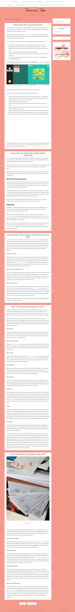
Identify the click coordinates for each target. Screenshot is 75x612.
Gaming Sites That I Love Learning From (28, 25)
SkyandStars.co (65, 610)
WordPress (39, 610)
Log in (43, 610)
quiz (11, 277)
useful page (12, 399)
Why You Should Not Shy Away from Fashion (28, 307)
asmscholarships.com (10, 226)
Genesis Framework (32, 610)
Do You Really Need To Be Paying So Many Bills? (28, 454)
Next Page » (33, 603)
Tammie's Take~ (37, 10)
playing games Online (27, 34)
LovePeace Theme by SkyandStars (20, 610)
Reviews (23, 26)
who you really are (14, 344)
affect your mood (30, 356)
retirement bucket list (37, 288)
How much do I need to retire (20, 262)
